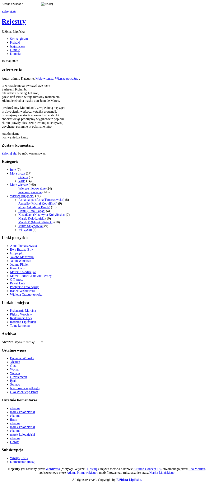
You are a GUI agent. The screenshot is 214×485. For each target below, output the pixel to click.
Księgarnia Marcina (23, 310)
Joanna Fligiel (19, 264)
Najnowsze (17, 46)
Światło (15, 384)
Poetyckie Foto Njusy (24, 287)
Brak (13, 380)
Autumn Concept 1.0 (147, 469)
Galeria (23, 177)
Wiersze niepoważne (32, 188)
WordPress (53, 469)
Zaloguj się (9, 11)
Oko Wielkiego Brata (24, 392)
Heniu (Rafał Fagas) (31, 211)
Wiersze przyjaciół (22, 196)
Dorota (14, 442)
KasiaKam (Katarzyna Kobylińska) (41, 214)
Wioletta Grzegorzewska (26, 294)
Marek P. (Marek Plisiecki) (36, 222)
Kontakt (15, 53)
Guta (13, 365)
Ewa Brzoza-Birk (21, 249)
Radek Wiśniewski (22, 291)
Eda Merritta (197, 469)
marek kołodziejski (22, 412)
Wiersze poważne (66, 78)
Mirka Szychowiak (30, 226)
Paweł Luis (17, 283)
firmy (13, 419)
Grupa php (17, 253)
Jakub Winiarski (20, 261)
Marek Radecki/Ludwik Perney (31, 276)
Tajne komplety (20, 325)
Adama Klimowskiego (82, 472)
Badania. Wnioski (22, 358)
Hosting (92, 469)
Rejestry (14, 21)
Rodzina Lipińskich (23, 322)
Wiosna (15, 373)
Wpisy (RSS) (19, 458)
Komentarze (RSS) (22, 462)
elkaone (15, 408)
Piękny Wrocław (21, 314)
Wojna (14, 369)
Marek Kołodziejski (31, 218)
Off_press (16, 279)
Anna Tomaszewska (23, 246)
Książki (15, 42)
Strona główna (19, 38)
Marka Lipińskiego (162, 472)
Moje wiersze (44, 78)
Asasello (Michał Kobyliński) (37, 203)
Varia (21, 181)
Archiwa (7, 342)
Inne (13, 169)
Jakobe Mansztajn (22, 257)
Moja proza (17, 173)
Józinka (15, 362)
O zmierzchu (18, 377)
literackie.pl (17, 268)
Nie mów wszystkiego (24, 388)
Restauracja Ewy (21, 318)
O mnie (15, 50)
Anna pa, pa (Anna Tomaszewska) (41, 199)
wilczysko (25, 229)
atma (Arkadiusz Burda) (34, 207)
